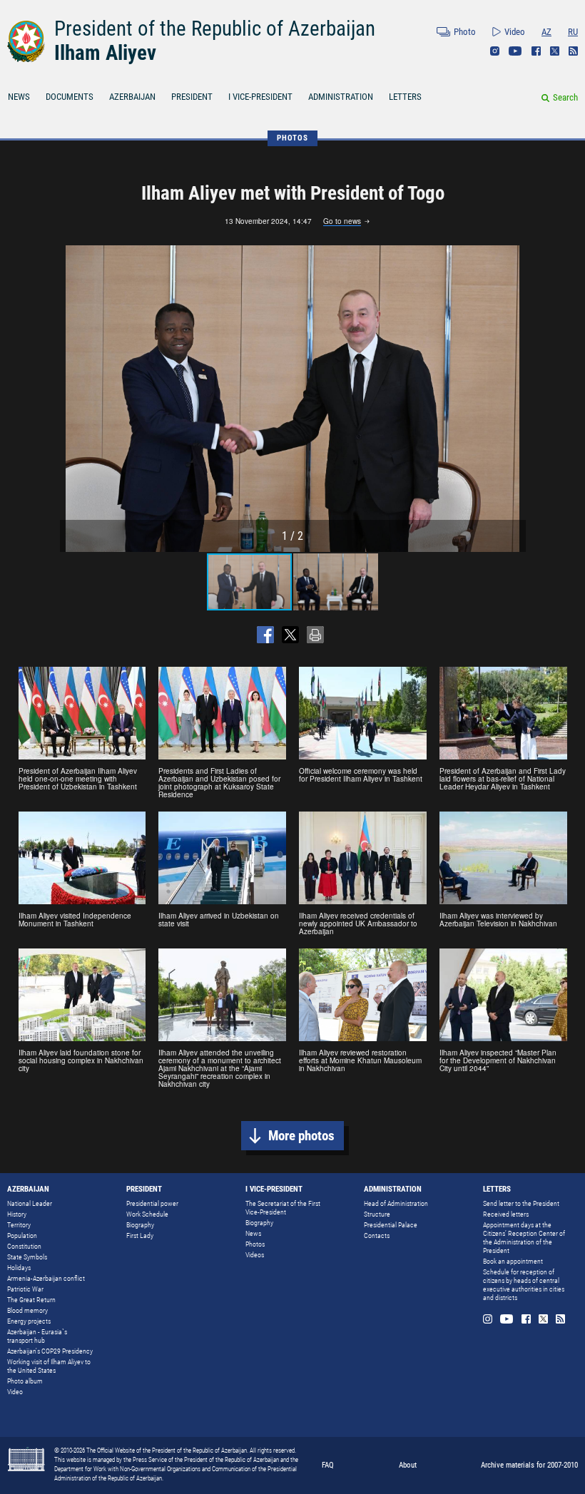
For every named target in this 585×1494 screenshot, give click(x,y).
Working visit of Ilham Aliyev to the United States (49, 1366)
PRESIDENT (192, 96)
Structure (377, 1214)
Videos (254, 1255)
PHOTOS (292, 138)
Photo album (25, 1381)
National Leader (29, 1203)
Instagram (494, 51)
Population (22, 1235)
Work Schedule (147, 1214)
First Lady (139, 1235)
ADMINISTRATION (340, 96)
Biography (140, 1225)
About (408, 1465)
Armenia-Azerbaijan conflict (46, 1278)
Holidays (19, 1268)
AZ (546, 31)
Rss (573, 51)
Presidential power (152, 1203)
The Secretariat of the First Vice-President (282, 1207)
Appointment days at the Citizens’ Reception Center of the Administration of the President (524, 1237)
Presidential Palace (390, 1225)
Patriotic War (25, 1289)
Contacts (377, 1235)
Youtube (515, 51)
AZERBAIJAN (132, 96)
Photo (465, 31)
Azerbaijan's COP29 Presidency (50, 1351)
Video (514, 31)
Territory (19, 1225)
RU (573, 31)
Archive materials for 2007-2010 (529, 1465)
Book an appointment (513, 1261)
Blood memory (27, 1310)
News (253, 1233)
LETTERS (405, 96)
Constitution (24, 1246)
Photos (255, 1244)
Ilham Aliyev (105, 53)
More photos (301, 1135)
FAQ (328, 1465)
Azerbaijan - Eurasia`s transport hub (37, 1336)
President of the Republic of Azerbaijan (214, 28)
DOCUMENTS (69, 96)
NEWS (19, 96)
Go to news (342, 222)
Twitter (554, 51)
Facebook (536, 51)
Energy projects (29, 1321)
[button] (513, 398)
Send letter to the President (521, 1203)
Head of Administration (396, 1203)
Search (565, 97)
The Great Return (31, 1300)
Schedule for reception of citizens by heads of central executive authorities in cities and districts (523, 1284)
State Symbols (27, 1257)
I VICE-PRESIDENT (260, 96)
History (16, 1214)
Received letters (506, 1214)
